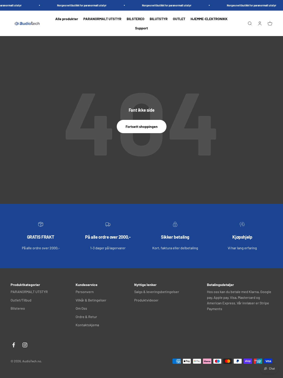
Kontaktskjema (87, 325)
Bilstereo (18, 308)
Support (141, 28)
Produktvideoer (146, 300)
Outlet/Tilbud (21, 300)
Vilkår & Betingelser (91, 300)
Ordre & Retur (86, 317)
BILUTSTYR (159, 19)
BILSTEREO (135, 19)
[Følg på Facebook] (14, 345)
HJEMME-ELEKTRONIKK (209, 19)
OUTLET (179, 19)
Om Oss (81, 308)
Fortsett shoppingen (142, 126)
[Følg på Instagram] (25, 345)
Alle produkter (66, 19)
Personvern (85, 292)
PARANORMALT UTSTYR (102, 19)
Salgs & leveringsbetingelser (156, 292)
